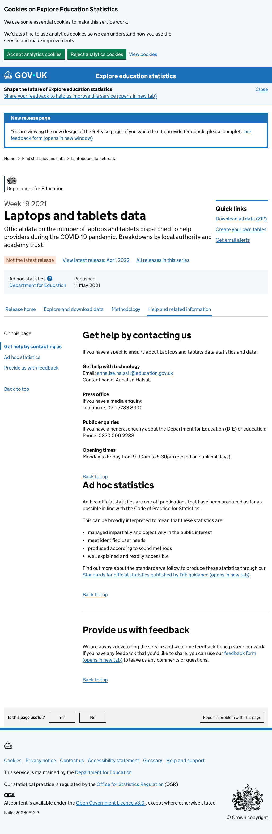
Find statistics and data (43, 158)
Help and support (185, 760)
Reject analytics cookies (97, 54)
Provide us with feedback (31, 368)
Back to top (16, 389)
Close (262, 89)
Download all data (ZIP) (241, 219)
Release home (20, 309)
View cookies (143, 54)
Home (9, 158)
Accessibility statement (113, 760)
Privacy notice (41, 760)
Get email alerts (233, 240)
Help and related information (179, 309)
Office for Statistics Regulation (131, 784)
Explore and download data (74, 309)
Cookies (13, 760)
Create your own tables (241, 229)
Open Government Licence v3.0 (111, 803)
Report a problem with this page (232, 717)
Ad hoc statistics (22, 357)
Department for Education (37, 285)
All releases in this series (162, 260)
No (98, 717)
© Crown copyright (247, 817)
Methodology (126, 309)
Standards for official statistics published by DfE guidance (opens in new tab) (166, 575)
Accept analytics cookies (34, 54)
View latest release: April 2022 (96, 260)
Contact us (72, 760)
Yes (67, 717)
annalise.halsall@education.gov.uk (135, 373)
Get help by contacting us (33, 347)
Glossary (152, 760)
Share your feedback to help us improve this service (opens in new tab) (80, 96)
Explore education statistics (136, 76)
